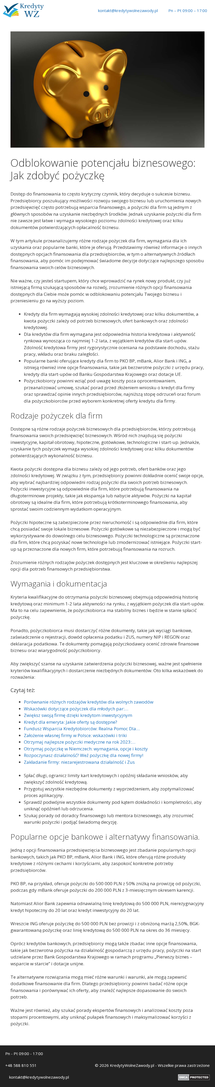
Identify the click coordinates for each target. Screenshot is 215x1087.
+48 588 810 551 (21, 1065)
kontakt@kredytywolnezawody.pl (128, 10)
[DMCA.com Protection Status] (194, 1079)
